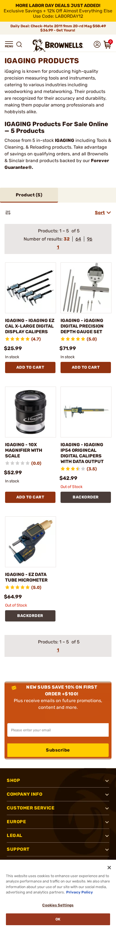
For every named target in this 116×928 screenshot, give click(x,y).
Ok (57, 919)
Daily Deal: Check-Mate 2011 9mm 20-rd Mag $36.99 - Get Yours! (58, 28)
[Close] (109, 867)
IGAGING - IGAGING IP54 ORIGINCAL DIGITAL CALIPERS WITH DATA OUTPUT (82, 453)
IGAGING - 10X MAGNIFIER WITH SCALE (23, 450)
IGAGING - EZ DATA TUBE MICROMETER (26, 577)
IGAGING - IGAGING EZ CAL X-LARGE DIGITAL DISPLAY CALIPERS (29, 326)
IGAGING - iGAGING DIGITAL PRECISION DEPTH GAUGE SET (82, 326)
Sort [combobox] (100, 212)
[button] (9, 44)
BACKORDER (86, 497)
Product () (29, 195)
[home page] (58, 45)
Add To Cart (30, 367)
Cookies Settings (57, 905)
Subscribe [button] (58, 750)
